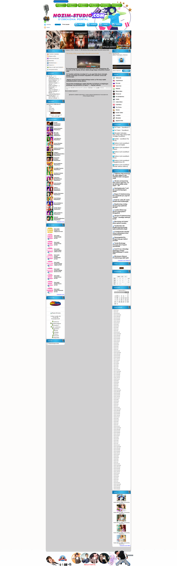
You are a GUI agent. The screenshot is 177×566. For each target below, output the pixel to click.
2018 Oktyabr (117, 391)
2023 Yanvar (117, 471)
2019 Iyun (116, 404)
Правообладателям (53, 343)
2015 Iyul (116, 330)
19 (121, 300)
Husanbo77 (56, 325)
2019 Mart (116, 399)
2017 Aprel (116, 363)
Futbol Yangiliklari (53, 85)
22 (128, 300)
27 (123, 302)
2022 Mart (116, 455)
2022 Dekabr (117, 470)
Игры (105, 5)
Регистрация (65, 24)
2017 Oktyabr (117, 372)
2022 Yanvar (117, 452)
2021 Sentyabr (117, 446)
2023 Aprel (116, 476)
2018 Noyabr (117, 393)
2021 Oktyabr (117, 448)
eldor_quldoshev (56, 327)
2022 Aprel (116, 457)
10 (117, 298)
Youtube (105, 24)
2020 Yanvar (117, 415)
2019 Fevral (117, 398)
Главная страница (54, 54)
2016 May (116, 346)
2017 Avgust (117, 369)
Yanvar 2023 (121, 290)
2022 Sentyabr (117, 465)
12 (121, 298)
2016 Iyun (116, 347)
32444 (56, 330)
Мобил (117, 5)
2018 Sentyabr (117, 390)
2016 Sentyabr (117, 352)
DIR (50, 105)
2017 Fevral (117, 360)
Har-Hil (50, 76)
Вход (58, 24)
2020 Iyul (116, 424)
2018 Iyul (116, 387)
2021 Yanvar (117, 434)
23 (115, 302)
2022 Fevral (117, 454)
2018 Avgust (117, 388)
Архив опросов (58, 114)
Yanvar (76, 50)
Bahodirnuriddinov (56, 323)
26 (121, 302)
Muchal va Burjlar (53, 98)
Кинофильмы (53, 63)
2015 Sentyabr (117, 333)
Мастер (95, 5)
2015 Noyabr (117, 336)
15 (128, 298)
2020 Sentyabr (117, 427)
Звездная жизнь (53, 69)
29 (128, 302)
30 (115, 303)
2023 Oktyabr (117, 485)
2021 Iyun (116, 441)
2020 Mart (116, 418)
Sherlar (50, 84)
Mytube (80, 24)
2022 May (116, 459)
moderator (90, 87)
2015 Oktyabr (117, 335)
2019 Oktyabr (117, 410)
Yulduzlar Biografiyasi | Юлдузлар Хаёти (53, 94)
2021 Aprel (116, 438)
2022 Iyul (116, 462)
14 (125, 298)
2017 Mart (116, 361)
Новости (51, 65)
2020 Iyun (116, 423)
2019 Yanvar (117, 396)
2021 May (116, 440)
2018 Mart (116, 380)
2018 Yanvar (117, 377)
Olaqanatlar (56, 337)
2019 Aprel (116, 401)
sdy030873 (56, 328)
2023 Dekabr (117, 488)
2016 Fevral (117, 341)
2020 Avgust (117, 426)
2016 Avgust (117, 350)
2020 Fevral (117, 416)
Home (48, 27)
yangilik (97, 87)
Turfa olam (51, 77)
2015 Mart (116, 324)
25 (119, 302)
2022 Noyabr (117, 468)
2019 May (116, 402)
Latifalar (51, 88)
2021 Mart (116, 437)
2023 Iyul (116, 481)
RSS (48, 21)
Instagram (93, 24)
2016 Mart (116, 343)
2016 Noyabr (117, 355)
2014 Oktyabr (117, 316)
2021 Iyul (116, 443)
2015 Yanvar (117, 321)
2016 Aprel (116, 344)
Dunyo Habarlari (53, 80)
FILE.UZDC (51, 108)
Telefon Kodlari (52, 81)
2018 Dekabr (117, 394)
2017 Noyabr (117, 374)
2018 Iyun (116, 385)
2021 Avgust (117, 445)
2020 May (116, 421)
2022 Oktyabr (117, 466)
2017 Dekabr (117, 376)
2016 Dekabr (117, 357)
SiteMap (49, 24)
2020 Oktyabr (117, 429)
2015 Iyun (116, 329)
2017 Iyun (116, 366)
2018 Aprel (116, 382)
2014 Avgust (117, 313)
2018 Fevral (117, 379)
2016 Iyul (116, 349)
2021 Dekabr (117, 451)
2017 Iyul (116, 368)
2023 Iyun (116, 479)
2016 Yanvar (117, 340)
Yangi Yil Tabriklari (53, 90)
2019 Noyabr (117, 412)
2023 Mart (116, 474)
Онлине (84, 5)
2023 (72, 50)
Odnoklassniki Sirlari (54, 78)
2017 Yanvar (117, 358)
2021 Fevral (117, 435)
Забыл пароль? (117, 70)
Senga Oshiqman (53, 91)
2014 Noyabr (117, 318)
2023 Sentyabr (117, 484)
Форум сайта (52, 56)
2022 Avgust (117, 463)
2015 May (116, 327)
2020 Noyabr (117, 430)
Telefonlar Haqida (53, 83)
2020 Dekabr (117, 432)
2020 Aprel (116, 419)
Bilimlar (50, 92)
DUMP (50, 106)
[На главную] (61, 14)
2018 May (116, 383)
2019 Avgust (117, 407)
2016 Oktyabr (117, 354)
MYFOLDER (51, 109)
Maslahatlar (51, 87)
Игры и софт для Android (56, 67)
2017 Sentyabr (117, 371)
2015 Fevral (117, 322)
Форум (73, 5)
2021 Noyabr (117, 449)
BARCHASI (51, 111)
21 (125, 300)
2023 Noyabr (117, 487)
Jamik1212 (56, 321)
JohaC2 (56, 334)
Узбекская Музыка (54, 58)
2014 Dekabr (117, 319)
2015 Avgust (117, 332)
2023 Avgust (117, 482)
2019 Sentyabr (117, 408)
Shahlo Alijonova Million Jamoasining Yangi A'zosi (121, 503)
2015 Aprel (116, 325)
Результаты (52, 114)
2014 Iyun (116, 310)
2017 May (116, 365)
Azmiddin (56, 332)
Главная (62, 5)
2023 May (116, 477)
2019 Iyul (116, 405)
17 (117, 300)
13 (123, 298)
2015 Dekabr (117, 338)
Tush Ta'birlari (52, 96)
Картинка (51, 60)
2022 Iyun (116, 460)
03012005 (56, 335)
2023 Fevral (117, 473)
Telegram (118, 24)
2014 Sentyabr (117, 314)
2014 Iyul (116, 311)
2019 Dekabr (117, 413)
